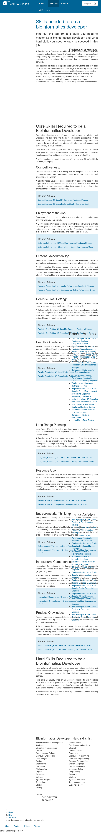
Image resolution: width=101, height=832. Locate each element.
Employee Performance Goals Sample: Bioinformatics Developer (84, 546)
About (7, 826)
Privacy (27, 826)
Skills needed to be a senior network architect (83, 371)
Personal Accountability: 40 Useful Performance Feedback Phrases (66, 286)
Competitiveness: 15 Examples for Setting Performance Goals (63, 204)
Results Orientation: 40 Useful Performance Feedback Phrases (64, 372)
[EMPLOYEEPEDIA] (18, 3)
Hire (54, 3)
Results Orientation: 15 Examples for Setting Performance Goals (65, 376)
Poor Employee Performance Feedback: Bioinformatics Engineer (84, 601)
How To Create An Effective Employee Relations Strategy (84, 405)
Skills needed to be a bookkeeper (80, 416)
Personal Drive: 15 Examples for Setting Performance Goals (84, 352)
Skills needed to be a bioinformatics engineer (81, 552)
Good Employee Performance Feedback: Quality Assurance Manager (84, 365)
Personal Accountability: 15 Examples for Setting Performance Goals (66, 290)
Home (43, 3)
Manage (45, 10)
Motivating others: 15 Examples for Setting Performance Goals (85, 400)
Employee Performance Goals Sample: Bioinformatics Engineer (84, 575)
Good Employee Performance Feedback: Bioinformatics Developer (84, 530)
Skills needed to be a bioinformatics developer (61, 24)
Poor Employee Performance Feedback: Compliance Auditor (84, 347)
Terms (37, 826)
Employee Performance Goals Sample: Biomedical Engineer (84, 581)
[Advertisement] (67, 715)
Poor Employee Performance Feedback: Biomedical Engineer (84, 609)
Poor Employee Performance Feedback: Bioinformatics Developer (84, 522)
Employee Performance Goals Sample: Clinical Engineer (84, 594)
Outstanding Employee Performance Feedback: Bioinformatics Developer (82, 538)
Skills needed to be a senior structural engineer (83, 410)
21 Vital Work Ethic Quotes (83, 420)
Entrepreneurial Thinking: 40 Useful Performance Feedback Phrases (66, 546)
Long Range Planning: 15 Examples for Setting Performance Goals (66, 461)
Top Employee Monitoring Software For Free (82, 384)
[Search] (95, 3)
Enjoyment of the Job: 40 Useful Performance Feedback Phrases (65, 243)
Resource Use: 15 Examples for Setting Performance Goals (62, 504)
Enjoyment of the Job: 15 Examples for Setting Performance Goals (65, 247)
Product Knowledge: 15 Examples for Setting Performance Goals (65, 649)
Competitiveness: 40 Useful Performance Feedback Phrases (63, 200)
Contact (17, 826)
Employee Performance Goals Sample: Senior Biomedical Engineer (84, 588)
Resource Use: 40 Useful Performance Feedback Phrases (62, 500)
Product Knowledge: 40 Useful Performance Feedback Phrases (64, 645)
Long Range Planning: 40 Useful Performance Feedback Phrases (65, 457)
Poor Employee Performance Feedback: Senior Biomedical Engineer (84, 617)
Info (64, 3)
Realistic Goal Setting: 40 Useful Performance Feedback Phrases (65, 329)
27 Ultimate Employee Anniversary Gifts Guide (81, 395)
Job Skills (12, 817)
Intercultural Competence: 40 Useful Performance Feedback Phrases (66, 597)
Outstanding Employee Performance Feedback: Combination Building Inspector (84, 378)
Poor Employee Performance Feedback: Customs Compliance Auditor (84, 341)
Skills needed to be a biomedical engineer (80, 557)
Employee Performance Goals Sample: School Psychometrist (84, 389)
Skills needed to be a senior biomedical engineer (83, 563)
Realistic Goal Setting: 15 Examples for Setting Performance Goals (65, 333)
